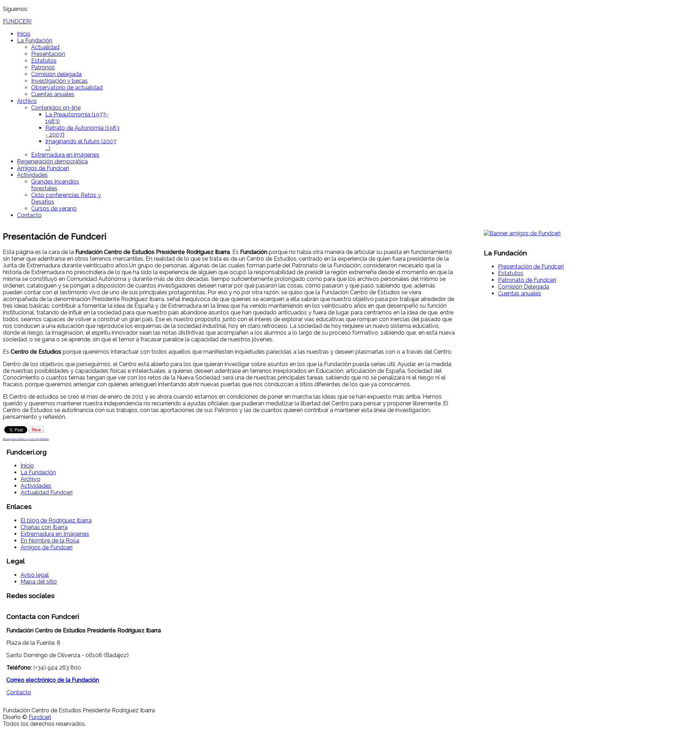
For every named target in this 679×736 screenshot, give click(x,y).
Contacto (29, 215)
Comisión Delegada (523, 286)
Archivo (27, 101)
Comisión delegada (56, 74)
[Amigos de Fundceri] (522, 233)
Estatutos (44, 60)
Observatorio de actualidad (67, 87)
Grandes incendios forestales (55, 185)
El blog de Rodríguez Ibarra (56, 520)
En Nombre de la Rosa (50, 540)
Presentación (48, 54)
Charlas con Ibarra (44, 527)
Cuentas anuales (52, 94)
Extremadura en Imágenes (55, 534)
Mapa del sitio (39, 581)
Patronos (43, 67)
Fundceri (40, 717)
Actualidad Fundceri (46, 492)
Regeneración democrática (52, 161)
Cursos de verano (54, 208)
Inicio (23, 33)
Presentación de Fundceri (531, 266)
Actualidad (45, 47)
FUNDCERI (17, 21)
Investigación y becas (59, 80)
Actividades (32, 175)
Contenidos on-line (56, 107)
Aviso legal (35, 575)
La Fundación (34, 40)
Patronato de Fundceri (527, 280)
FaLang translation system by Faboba (26, 439)
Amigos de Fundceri (43, 168)
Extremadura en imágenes (65, 154)
